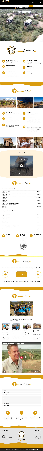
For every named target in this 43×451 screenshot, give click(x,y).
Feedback (21, 416)
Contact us (35, 416)
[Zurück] (2, 103)
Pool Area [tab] (5, 398)
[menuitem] (29, 2)
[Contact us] (35, 413)
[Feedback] (21, 413)
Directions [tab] (5, 390)
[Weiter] (41, 103)
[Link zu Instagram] (40, 2)
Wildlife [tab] (5, 396)
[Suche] (36, 2)
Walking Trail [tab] (5, 394)
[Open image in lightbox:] (31, 107)
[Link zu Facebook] (39, 2)
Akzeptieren (35, 449)
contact (23, 281)
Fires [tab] (4, 401)
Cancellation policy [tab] (6, 403)
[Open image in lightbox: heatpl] (15, 107)
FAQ (8, 416)
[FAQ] (8, 413)
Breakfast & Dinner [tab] (6, 405)
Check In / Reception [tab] (7, 392)
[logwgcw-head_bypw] (6, 2)
